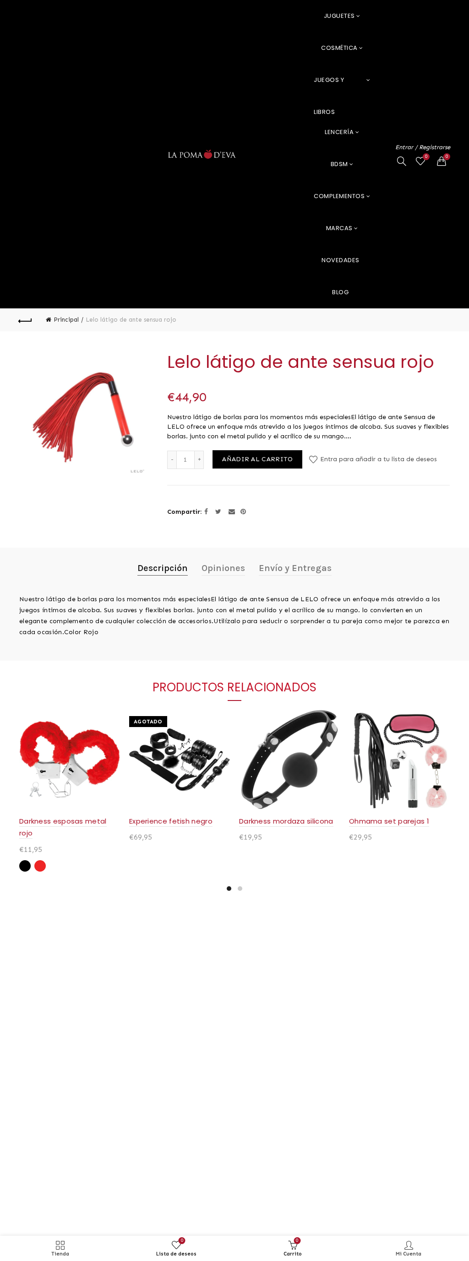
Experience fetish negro (171, 821)
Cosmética (339, 47)
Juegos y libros (329, 85)
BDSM (339, 164)
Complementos (339, 196)
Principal (66, 319)
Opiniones (223, 568)
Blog (340, 292)
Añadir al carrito (257, 459)
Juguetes (339, 15)
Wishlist (426, 156)
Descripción (162, 568)
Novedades (341, 260)
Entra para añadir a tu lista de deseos (377, 459)
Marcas (339, 228)
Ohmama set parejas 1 (389, 821)
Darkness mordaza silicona (286, 821)
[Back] (25, 320)
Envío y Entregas (295, 568)
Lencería (339, 132)
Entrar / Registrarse (422, 147)
